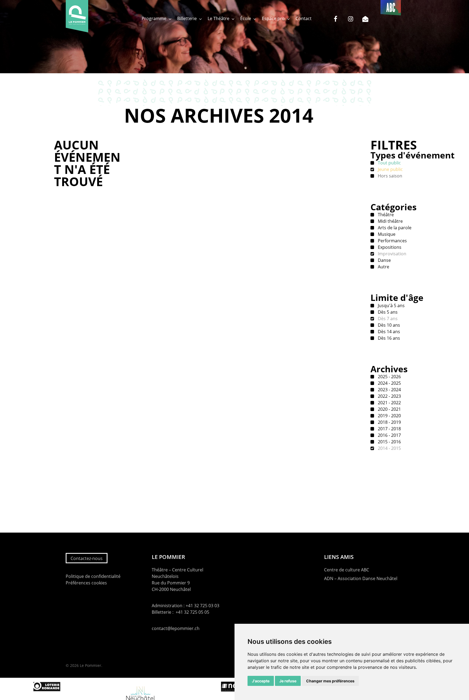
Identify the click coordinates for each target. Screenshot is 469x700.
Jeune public (390, 169)
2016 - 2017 (389, 435)
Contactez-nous (87, 558)
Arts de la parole (394, 228)
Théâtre (385, 215)
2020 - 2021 (389, 409)
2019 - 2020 (389, 416)
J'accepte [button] (261, 681)
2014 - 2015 (389, 448)
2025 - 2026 (389, 377)
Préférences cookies (86, 583)
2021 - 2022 (389, 403)
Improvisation (391, 254)
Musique (386, 234)
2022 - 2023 (389, 396)
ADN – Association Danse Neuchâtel (360, 578)
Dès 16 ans (388, 338)
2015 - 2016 (389, 442)
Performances (392, 241)
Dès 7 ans (387, 319)
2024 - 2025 (389, 383)
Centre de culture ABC (346, 570)
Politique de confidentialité (93, 576)
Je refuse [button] (287, 681)
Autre (383, 267)
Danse (384, 260)
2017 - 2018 (389, 429)
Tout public (389, 163)
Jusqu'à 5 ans (391, 305)
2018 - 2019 (389, 422)
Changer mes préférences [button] (330, 681)
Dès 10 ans (388, 325)
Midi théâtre (390, 221)
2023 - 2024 (389, 390)
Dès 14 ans (388, 332)
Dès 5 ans (387, 312)
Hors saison (389, 176)
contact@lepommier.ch (175, 628)
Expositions (389, 247)
